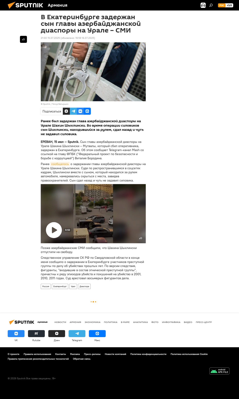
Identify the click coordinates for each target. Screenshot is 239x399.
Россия (45, 286)
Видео (188, 322)
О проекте (13, 354)
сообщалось (60, 164)
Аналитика (140, 322)
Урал (73, 286)
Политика (110, 322)
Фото (155, 322)
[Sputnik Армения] (27, 9)
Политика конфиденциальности (148, 354)
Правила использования (37, 354)
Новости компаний (115, 354)
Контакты (60, 354)
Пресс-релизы (92, 354)
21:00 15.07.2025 (50, 38)
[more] (23, 39)
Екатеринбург (60, 286)
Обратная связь (81, 358)
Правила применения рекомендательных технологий (38, 358)
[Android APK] (219, 371)
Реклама (75, 354)
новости (60, 322)
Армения (75, 322)
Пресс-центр (204, 322)
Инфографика (171, 322)
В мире (125, 322)
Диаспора (84, 286)
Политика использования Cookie (189, 354)
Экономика (92, 322)
